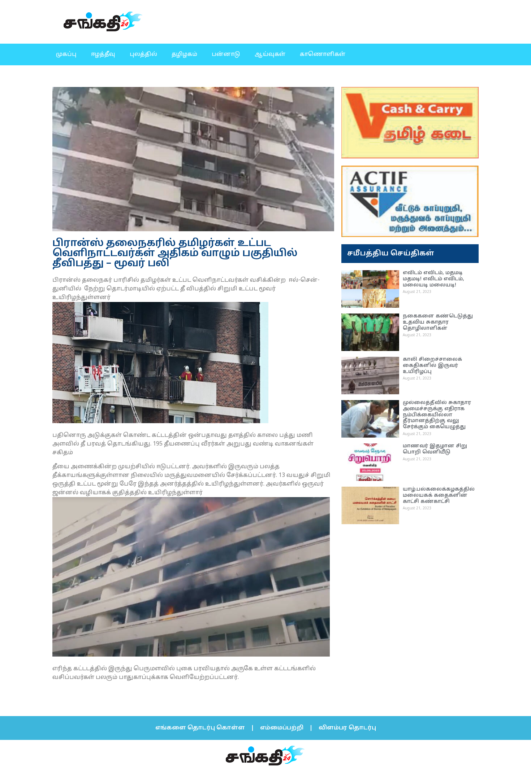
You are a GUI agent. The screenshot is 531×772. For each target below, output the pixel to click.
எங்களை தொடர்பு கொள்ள (200, 728)
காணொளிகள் (322, 54)
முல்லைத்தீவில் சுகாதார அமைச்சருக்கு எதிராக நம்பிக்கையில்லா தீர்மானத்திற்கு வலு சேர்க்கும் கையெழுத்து (437, 415)
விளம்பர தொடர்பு (347, 728)
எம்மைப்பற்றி (281, 728)
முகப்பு (66, 54)
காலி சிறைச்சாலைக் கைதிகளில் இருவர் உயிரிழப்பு (432, 365)
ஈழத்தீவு (103, 54)
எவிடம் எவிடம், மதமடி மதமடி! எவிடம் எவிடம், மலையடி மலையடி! (433, 279)
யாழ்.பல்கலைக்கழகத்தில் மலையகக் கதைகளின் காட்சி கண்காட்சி (439, 495)
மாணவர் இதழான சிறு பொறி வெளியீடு (435, 449)
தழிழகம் (184, 54)
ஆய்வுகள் (270, 54)
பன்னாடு (226, 54)
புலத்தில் (143, 54)
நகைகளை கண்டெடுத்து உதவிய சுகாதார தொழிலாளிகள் (438, 322)
